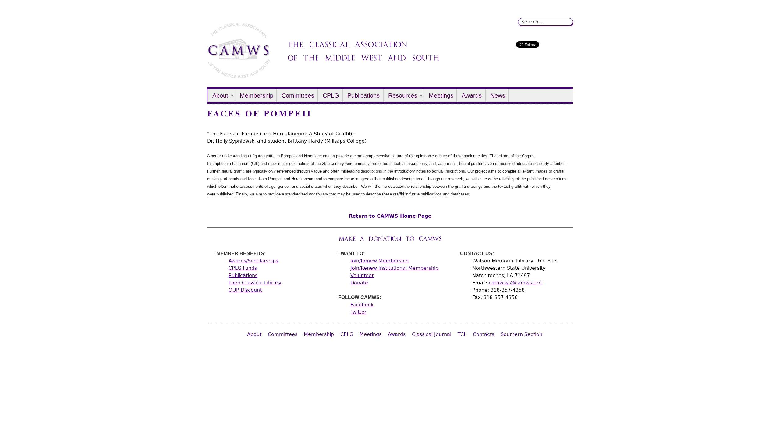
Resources (402, 95)
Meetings (441, 95)
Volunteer (362, 275)
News (497, 95)
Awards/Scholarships (253, 261)
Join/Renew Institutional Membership (394, 268)
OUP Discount (245, 290)
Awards (472, 95)
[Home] (239, 76)
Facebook (362, 305)
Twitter (358, 312)
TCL (462, 334)
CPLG (331, 95)
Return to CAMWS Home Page (390, 216)
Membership (256, 95)
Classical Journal (431, 334)
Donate (359, 283)
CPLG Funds (243, 268)
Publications (363, 95)
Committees (298, 95)
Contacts (483, 334)
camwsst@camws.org (515, 283)
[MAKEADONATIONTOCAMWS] (390, 238)
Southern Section (521, 334)
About (220, 95)
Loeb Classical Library (255, 283)
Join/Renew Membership (379, 261)
